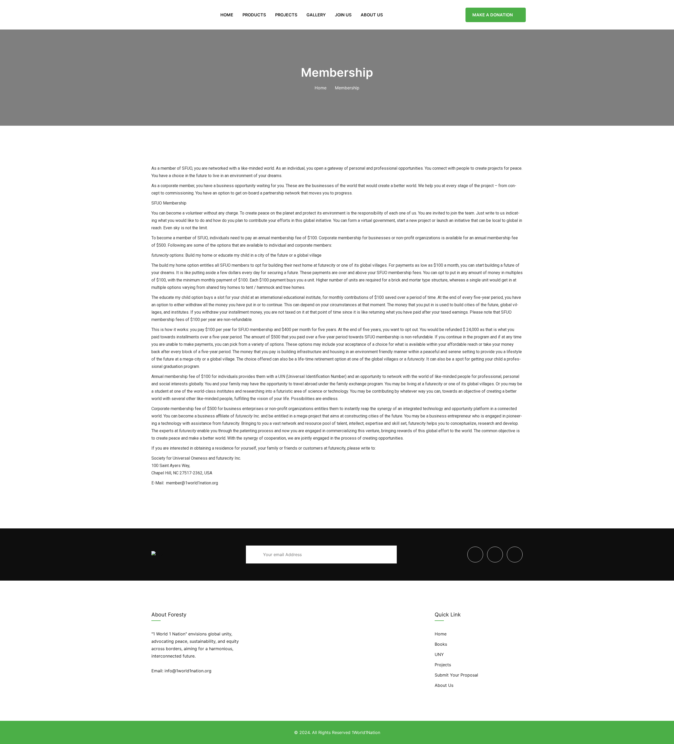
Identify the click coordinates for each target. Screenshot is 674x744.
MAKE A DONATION (493, 14)
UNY (439, 654)
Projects (443, 664)
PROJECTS (286, 14)
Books (441, 644)
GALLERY (316, 14)
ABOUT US (372, 14)
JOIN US (343, 14)
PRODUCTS (254, 14)
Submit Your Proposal (456, 675)
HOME (226, 14)
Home (320, 87)
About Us (444, 685)
